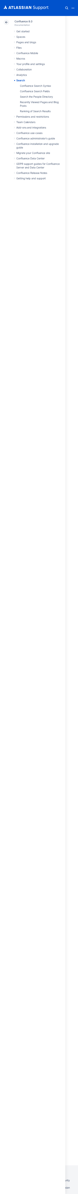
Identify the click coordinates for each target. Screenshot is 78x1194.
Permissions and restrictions (32, 116)
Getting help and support (31, 178)
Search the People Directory (36, 96)
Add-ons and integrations (31, 127)
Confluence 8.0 (23, 21)
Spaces (20, 36)
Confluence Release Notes (31, 172)
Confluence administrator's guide (35, 138)
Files (19, 47)
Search (67, 8)
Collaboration (24, 69)
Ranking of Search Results (35, 111)
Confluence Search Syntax (35, 85)
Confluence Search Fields (35, 91)
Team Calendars (25, 122)
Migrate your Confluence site (33, 152)
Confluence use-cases (29, 132)
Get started (23, 31)
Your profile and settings (30, 64)
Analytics (21, 74)
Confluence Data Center (30, 158)
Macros (20, 58)
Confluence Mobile (27, 53)
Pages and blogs (26, 42)
